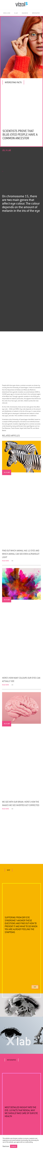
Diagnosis (25, 13)
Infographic (36, 13)
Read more (6, 1146)
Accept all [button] (13, 1146)
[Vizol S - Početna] (21, 4)
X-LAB (16, 13)
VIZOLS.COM (6, 13)
